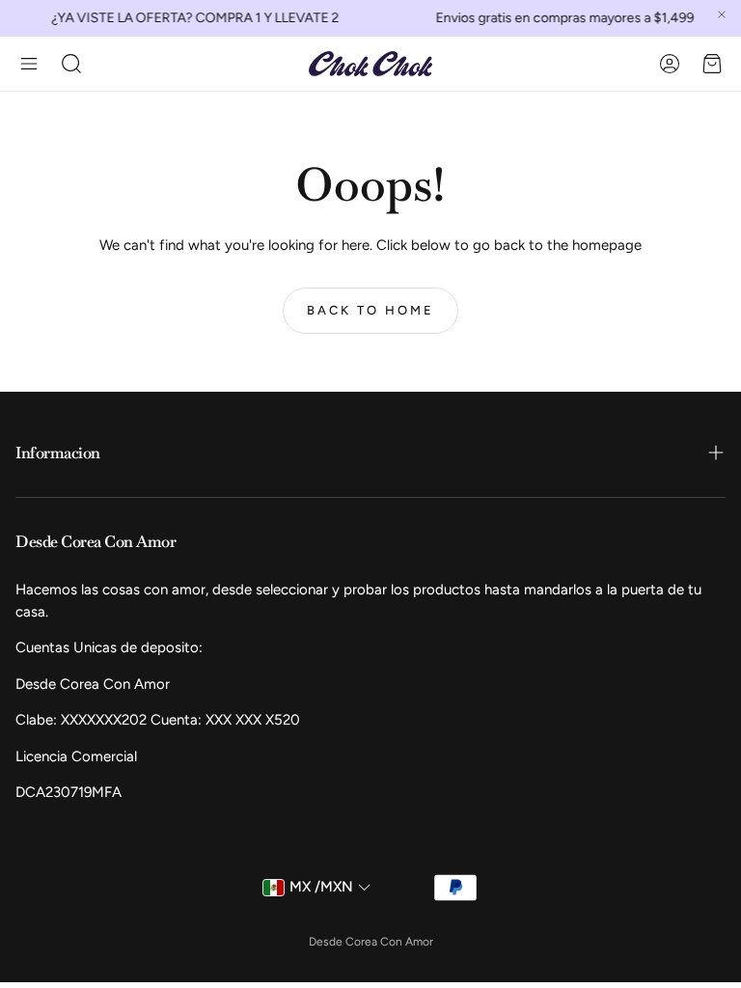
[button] (28, 63)
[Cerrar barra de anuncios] (721, 14)
